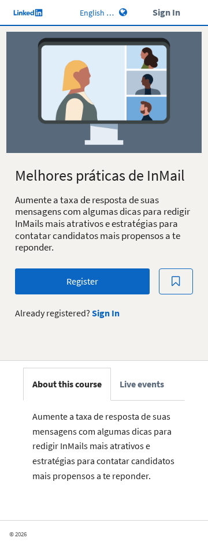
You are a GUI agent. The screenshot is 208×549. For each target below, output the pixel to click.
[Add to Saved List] (176, 281)
